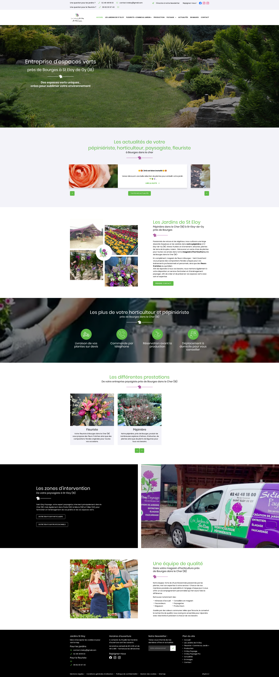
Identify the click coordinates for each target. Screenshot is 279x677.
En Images (194, 17)
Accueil (99, 17)
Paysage (170, 17)
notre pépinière (193, 244)
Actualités (183, 17)
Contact (205, 17)
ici (95, 640)
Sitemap (162, 674)
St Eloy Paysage (190, 651)
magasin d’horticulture (193, 252)
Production (159, 17)
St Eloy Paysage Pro (192, 654)
